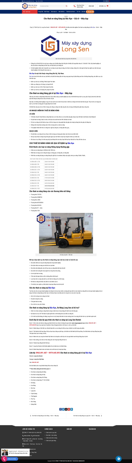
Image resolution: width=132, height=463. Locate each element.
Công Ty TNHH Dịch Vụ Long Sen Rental (39, 27)
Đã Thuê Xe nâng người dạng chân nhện (18, 450)
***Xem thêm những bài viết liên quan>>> (40, 369)
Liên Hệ (83, 11)
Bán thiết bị (61, 11)
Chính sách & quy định (51, 432)
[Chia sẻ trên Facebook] (60, 409)
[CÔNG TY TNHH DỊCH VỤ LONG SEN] (29, 6)
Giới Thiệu (46, 11)
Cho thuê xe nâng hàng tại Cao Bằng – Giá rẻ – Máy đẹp (45, 415)
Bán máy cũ (54, 11)
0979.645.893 (61, 27)
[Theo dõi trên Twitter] (106, 1)
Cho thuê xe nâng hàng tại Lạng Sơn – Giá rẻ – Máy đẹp (86, 415)
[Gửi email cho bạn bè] (66, 409)
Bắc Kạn (93, 27)
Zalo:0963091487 (27, 455)
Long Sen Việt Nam (39, 359)
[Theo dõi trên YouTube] (109, 1)
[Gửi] (66, 6)
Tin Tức (78, 11)
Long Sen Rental (38, 356)
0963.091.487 (54, 27)
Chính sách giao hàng (51, 440)
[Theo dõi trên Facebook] (103, 1)
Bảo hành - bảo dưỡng (51, 435)
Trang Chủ (40, 11)
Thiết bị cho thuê (70, 11)
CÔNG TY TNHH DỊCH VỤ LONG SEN (32, 432)
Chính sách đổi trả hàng (51, 438)
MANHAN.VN (81, 461)
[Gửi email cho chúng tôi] (107, 1)
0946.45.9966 (27, 435)
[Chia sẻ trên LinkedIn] (71, 409)
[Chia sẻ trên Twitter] (63, 409)
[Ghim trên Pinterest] (69, 409)
